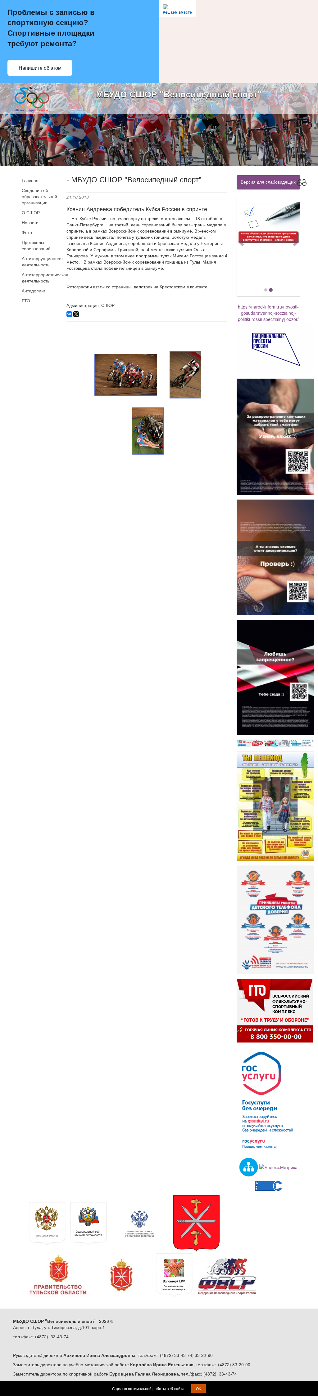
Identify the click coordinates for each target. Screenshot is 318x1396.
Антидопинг (33, 290)
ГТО (26, 300)
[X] (76, 314)
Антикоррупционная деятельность (39, 261)
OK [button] (198, 1388)
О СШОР (31, 212)
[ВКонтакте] (69, 314)
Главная (30, 180)
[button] (241, 241)
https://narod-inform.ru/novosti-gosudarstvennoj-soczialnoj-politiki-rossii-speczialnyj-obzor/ (268, 313)
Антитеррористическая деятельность (39, 277)
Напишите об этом (40, 68)
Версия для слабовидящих (269, 181)
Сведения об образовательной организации (39, 196)
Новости (30, 222)
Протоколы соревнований (36, 245)
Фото (27, 232)
